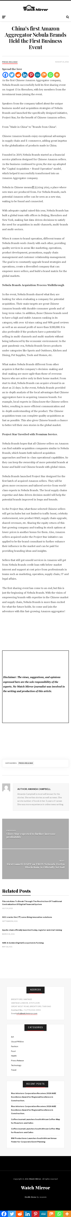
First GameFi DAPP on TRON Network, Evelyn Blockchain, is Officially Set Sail (36, 865)
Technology (16, 1065)
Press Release (10, 62)
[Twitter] (12, 75)
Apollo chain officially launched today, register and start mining (32, 930)
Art (12, 1037)
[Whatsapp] (50, 75)
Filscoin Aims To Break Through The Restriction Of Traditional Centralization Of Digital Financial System (32, 902)
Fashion (14, 1046)
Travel (13, 1070)
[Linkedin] (25, 75)
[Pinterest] (31, 75)
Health (14, 1056)
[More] (57, 75)
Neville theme (30, 1197)
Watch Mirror (35, 1178)
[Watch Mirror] (35, 8)
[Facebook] (5, 75)
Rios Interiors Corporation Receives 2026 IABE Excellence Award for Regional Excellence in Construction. (33, 1097)
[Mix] (44, 75)
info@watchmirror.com (27, 1013)
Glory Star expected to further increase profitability (30, 835)
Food (13, 1051)
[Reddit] (18, 75)
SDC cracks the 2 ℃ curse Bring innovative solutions (27, 917)
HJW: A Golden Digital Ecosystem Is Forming (23, 943)
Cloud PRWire (17, 1041)
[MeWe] (37, 75)
